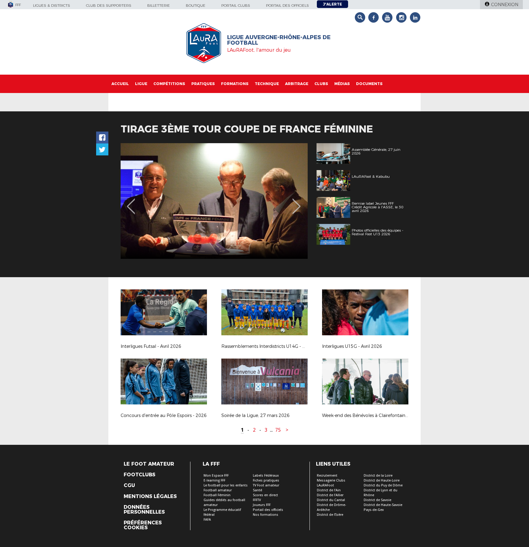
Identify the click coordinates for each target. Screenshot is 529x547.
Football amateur (218, 490)
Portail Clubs (235, 5)
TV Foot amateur (266, 485)
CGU (129, 485)
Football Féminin (217, 495)
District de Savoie (377, 500)
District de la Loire (378, 476)
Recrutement (327, 476)
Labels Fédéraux (266, 476)
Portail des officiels (287, 5)
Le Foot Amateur (149, 464)
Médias (342, 83)
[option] (214, 201)
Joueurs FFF (262, 505)
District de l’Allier (330, 495)
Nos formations (265, 515)
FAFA (207, 520)
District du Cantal (331, 500)
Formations (235, 83)
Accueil (120, 83)
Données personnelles (144, 510)
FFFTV (257, 500)
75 (278, 430)
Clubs (321, 83)
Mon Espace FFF (216, 476)
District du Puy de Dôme (383, 485)
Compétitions (169, 83)
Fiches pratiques (266, 480)
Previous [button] (131, 202)
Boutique (195, 5)
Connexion (504, 4)
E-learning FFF (214, 480)
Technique (267, 83)
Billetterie (158, 5)
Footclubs (139, 474)
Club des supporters (108, 5)
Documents (369, 83)
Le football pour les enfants (226, 485)
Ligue (141, 83)
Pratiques (203, 83)
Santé (257, 490)
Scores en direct (265, 495)
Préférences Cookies (143, 525)
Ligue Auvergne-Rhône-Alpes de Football (279, 40)
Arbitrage (296, 83)
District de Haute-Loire (382, 480)
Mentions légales (150, 496)
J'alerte (332, 4)
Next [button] (296, 202)
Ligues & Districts (51, 5)
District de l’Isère (330, 515)
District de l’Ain (329, 490)
